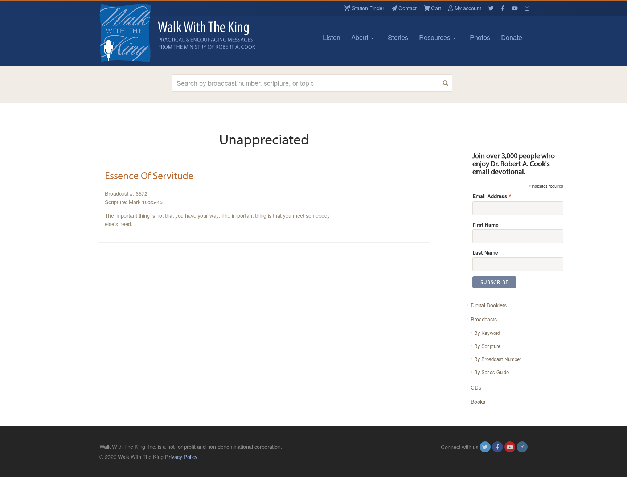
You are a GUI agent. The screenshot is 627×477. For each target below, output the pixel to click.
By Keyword (487, 332)
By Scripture (487, 345)
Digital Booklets (489, 305)
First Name (485, 224)
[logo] (132, 33)
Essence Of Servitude (149, 175)
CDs (476, 387)
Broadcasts (484, 319)
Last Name (485, 252)
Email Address (492, 195)
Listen (331, 37)
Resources (435, 37)
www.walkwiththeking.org (498, 456)
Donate (511, 37)
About (360, 37)
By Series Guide (491, 372)
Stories (398, 37)
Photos (480, 37)
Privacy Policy (181, 456)
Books (478, 401)
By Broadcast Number (497, 358)
